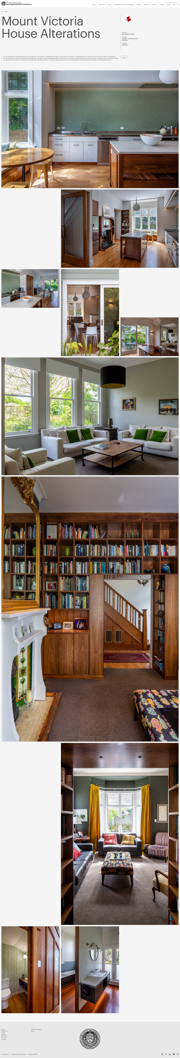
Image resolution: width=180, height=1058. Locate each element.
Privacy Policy (33, 1054)
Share (124, 57)
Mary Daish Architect (128, 34)
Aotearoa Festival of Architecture (124, 4)
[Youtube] (174, 1054)
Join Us (154, 4)
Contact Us (5, 1054)
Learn (94, 4)
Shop (176, 2)
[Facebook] (166, 1054)
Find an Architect (169, 2)
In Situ (110, 4)
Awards (139, 4)
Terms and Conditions (18, 1054)
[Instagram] (162, 1054)
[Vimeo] (178, 1054)
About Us (146, 4)
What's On (102, 4)
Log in (169, 4)
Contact (161, 4)
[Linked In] (170, 1054)
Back (6, 11)
